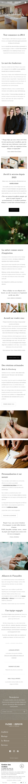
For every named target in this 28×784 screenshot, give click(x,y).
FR (23, 782)
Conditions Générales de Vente (14, 761)
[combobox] (24, 782)
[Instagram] (14, 751)
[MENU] (2, 2)
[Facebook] (10, 751)
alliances (12, 598)
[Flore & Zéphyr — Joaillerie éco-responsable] (14, 3)
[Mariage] (25, 736)
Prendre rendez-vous (14, 357)
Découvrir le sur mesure (9, 515)
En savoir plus (14, 209)
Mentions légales (14, 758)
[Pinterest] (18, 751)
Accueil (7, 643)
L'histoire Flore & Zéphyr (16, 643)
